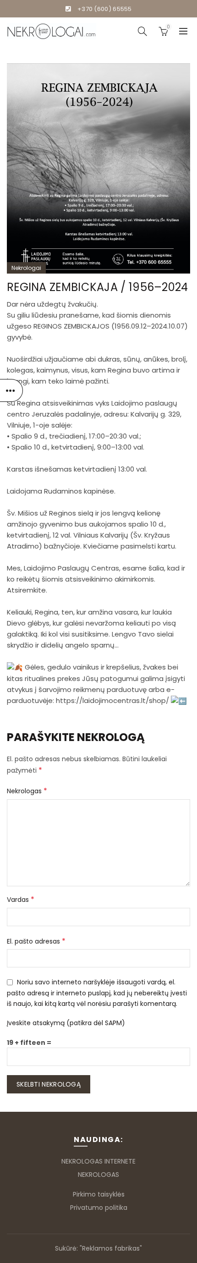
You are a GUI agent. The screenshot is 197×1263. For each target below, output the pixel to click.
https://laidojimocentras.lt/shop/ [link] (112, 700)
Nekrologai (26, 268)
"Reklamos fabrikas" (111, 1248)
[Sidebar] (11, 390)
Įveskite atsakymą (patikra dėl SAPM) (66, 1022)
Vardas (20, 899)
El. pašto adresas (36, 941)
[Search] (142, 31)
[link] (71, 568)
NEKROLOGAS (98, 1174)
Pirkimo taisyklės (99, 1194)
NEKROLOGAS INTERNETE (98, 1161)
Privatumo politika (98, 1207)
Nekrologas (27, 790)
